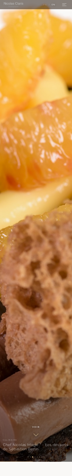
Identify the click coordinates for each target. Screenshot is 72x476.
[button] (36, 431)
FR (45, 4)
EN (53, 4)
